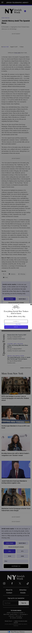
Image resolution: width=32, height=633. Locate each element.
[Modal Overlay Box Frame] (16, 316)
